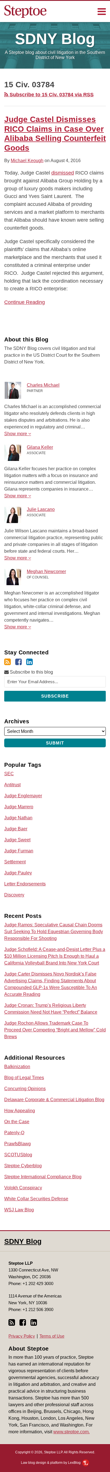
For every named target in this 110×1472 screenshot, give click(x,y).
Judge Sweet (17, 839)
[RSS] (7, 662)
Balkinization (17, 1066)
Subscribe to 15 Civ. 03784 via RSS (51, 94)
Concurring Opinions (25, 1088)
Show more (16, 433)
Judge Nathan (18, 817)
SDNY (55, 38)
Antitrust (12, 784)
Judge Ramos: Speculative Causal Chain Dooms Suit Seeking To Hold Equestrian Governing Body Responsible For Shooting (53, 931)
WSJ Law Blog (19, 1209)
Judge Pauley (18, 872)
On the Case (16, 1121)
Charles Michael (43, 385)
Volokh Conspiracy (23, 1187)
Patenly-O (14, 1132)
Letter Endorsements (25, 883)
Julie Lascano (41, 509)
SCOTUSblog (18, 1154)
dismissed (62, 173)
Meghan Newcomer (46, 571)
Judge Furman (18, 850)
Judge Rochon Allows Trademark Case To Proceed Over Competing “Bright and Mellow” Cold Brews (55, 1030)
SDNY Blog (22, 1241)
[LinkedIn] (29, 662)
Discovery (14, 894)
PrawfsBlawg (17, 1143)
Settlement (15, 861)
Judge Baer (15, 828)
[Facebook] (18, 662)
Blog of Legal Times (24, 1077)
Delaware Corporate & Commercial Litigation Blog (54, 1099)
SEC (9, 773)
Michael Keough (27, 160)
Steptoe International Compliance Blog (43, 1176)
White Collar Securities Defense (36, 1198)
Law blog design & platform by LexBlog (51, 1463)
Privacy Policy (21, 1336)
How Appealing (19, 1110)
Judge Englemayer (23, 795)
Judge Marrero (18, 806)
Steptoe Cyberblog (23, 1165)
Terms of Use (51, 1336)
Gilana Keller (40, 447)
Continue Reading (24, 302)
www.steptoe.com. (71, 1431)
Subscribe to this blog (31, 672)
